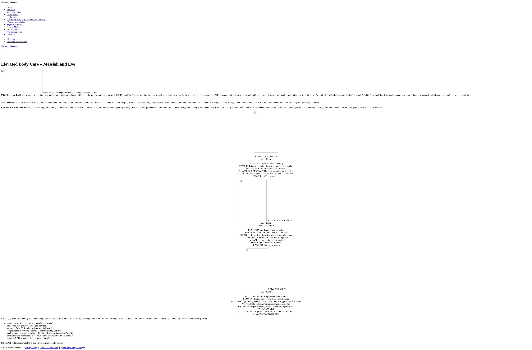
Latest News (12, 14)
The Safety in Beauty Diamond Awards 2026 (26, 19)
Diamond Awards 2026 (17, 41)
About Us (11, 9)
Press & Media (13, 27)
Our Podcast (12, 29)
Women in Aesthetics (16, 22)
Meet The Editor (14, 12)
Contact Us (11, 34)
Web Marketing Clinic (72, 347)
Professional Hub (14, 32)
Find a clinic (12, 17)
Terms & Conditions (49, 347)
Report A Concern (15, 24)
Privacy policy (31, 347)
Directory (11, 39)
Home (9, 7)
